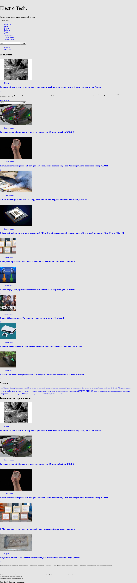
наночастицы (12, 394)
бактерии (119, 391)
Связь (6, 32)
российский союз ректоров (63, 394)
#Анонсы (23, 388)
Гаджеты (7, 24)
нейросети (19, 394)
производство (37, 394)
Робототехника (16, 391)
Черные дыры (64, 391)
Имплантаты (85, 388)
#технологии (48, 388)
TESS (63, 388)
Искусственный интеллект (97, 388)
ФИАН (52, 391)
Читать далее (4, 100)
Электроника (9, 38)
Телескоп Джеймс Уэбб (43, 391)
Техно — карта (9, 40)
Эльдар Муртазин (98, 391)
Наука (6, 28)
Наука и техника (125, 388)
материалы (4, 394)
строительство (74, 394)
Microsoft (55, 388)
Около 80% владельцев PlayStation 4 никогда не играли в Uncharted (32, 318)
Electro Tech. (13, 8)
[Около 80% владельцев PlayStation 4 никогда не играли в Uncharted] (8, 310)
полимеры (30, 394)
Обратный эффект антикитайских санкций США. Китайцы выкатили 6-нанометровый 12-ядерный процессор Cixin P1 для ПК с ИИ (62, 233)
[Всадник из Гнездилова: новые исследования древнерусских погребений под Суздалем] (16, 550)
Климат (108, 388)
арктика (114, 391)
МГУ (117, 388)
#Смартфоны (31, 388)
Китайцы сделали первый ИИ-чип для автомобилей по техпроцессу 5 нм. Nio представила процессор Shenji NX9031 (54, 166)
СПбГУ (30, 391)
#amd (1, 388)
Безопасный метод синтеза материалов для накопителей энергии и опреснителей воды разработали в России (50, 87)
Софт (6, 34)
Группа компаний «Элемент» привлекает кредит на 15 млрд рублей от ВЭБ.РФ (37, 132)
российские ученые (48, 394)
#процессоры (40, 388)
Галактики (75, 388)
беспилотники (126, 391)
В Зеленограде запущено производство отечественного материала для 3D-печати (37, 290)
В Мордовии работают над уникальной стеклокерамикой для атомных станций (37, 261)
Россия (26, 391)
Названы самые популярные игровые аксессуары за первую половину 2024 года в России (42, 375)
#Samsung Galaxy (14, 388)
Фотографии (57, 391)
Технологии (8, 36)
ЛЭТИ (112, 388)
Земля (79, 388)
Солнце (35, 391)
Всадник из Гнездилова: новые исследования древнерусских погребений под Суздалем (40, 558)
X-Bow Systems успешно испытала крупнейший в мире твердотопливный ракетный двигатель (44, 199)
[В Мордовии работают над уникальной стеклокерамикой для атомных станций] (8, 254)
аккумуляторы (107, 391)
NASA (60, 388)
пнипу (25, 394)
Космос (7, 26)
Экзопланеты (72, 391)
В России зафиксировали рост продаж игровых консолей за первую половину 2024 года (41, 346)
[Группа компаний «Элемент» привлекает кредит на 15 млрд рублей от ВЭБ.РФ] (16, 124)
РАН (7, 391)
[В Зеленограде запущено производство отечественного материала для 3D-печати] (8, 282)
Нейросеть (3, 391)
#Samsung (6, 388)
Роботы (7, 30)
